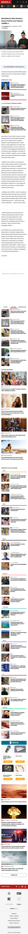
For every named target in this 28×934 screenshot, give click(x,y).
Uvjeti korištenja (14, 918)
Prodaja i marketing (14, 915)
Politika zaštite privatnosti (14, 920)
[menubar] (23, 2)
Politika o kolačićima (14, 923)
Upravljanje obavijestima (14, 927)
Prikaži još (14, 875)
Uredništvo (14, 913)
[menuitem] (23, 2)
